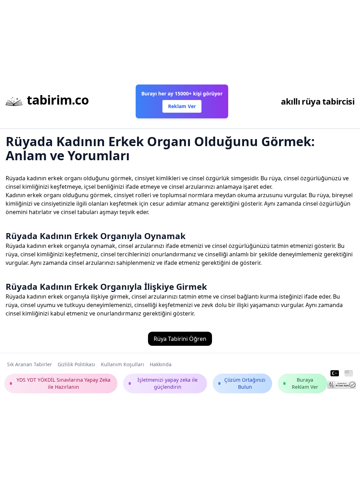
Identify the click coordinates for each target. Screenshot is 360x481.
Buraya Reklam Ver (305, 383)
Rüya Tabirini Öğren (180, 339)
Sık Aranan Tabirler (29, 364)
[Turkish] (334, 373)
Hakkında (161, 364)
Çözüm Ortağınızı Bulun (244, 383)
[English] (349, 373)
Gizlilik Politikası (76, 364)
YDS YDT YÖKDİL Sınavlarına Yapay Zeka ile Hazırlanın (63, 383)
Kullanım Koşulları (122, 364)
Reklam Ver (182, 106)
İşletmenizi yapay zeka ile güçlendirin (167, 383)
